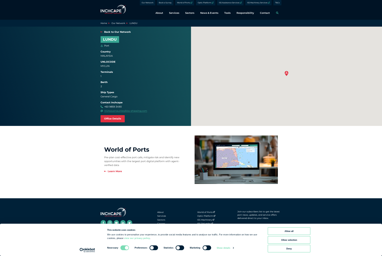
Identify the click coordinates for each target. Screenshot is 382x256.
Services (161, 216)
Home (104, 23)
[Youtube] (116, 222)
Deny (289, 248)
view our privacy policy (137, 238)
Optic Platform (204, 2)
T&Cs (277, 2)
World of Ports (183, 2)
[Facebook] (103, 222)
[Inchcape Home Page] (113, 10)
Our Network (147, 2)
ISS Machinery (204, 219)
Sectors (161, 219)
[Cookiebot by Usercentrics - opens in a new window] (87, 250)
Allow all (289, 231)
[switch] (154, 247)
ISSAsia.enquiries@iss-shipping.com (125, 110)
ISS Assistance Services (229, 2)
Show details (223, 248)
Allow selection (289, 240)
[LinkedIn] (123, 222)
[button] (286, 73)
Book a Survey (165, 2)
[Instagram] (110, 222)
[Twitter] (129, 222)
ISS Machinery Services (257, 2)
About (160, 212)
